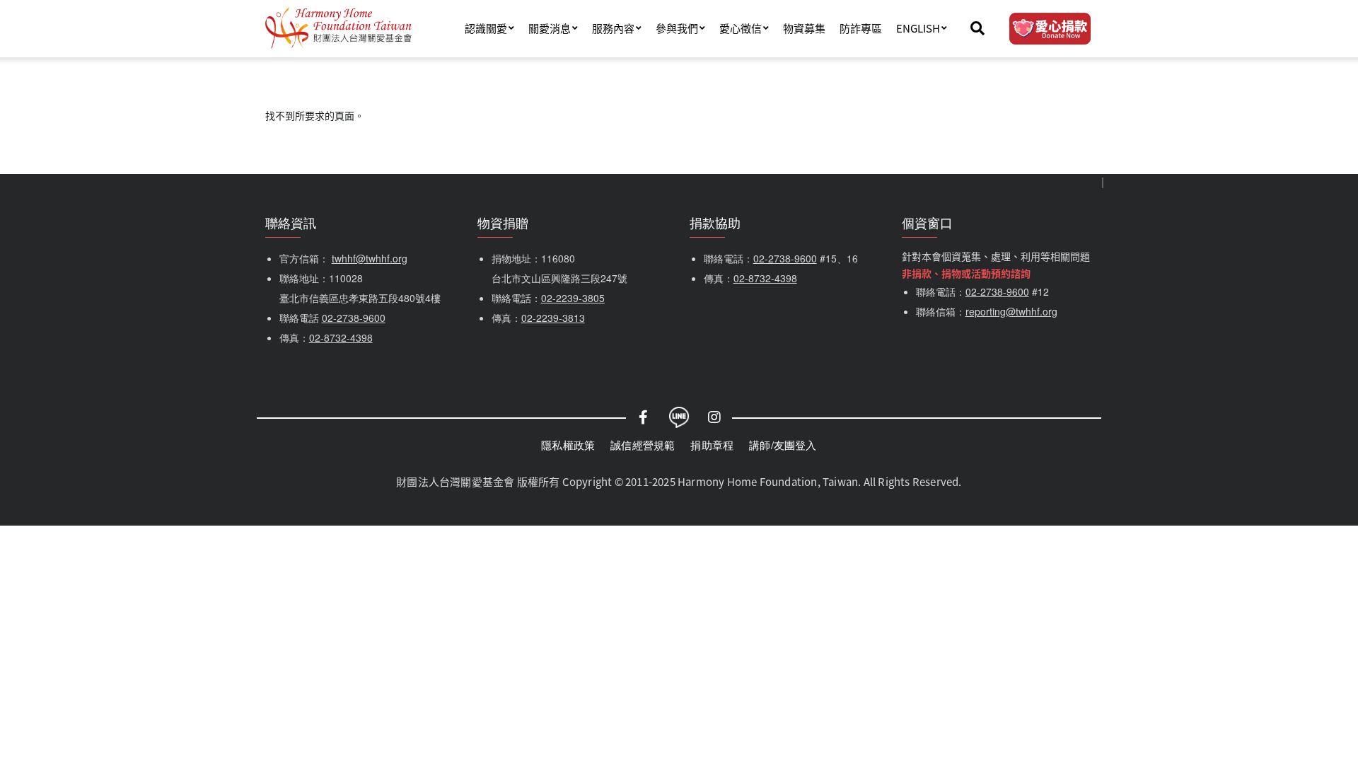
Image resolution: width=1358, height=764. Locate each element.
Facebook (643, 417)
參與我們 (677, 28)
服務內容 (613, 28)
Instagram (714, 417)
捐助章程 (711, 444)
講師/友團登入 (782, 444)
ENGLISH (918, 28)
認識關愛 (486, 28)
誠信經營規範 (642, 444)
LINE (679, 417)
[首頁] (338, 28)
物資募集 (804, 28)
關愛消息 (549, 28)
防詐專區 (861, 28)
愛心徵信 (740, 28)
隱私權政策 (568, 444)
